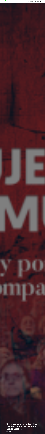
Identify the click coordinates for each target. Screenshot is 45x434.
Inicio (28, 1)
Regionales (31, 1)
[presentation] (29, 1)
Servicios (35, 1)
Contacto (38, 1)
